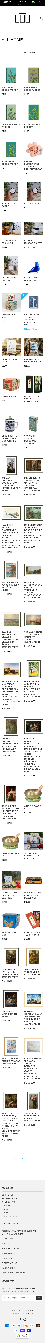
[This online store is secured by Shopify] (22, 1338)
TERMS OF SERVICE (11, 1216)
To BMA (5, 2)
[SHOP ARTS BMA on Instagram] (25, 1320)
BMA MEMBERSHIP (10, 1199)
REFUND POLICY (9, 1209)
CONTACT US (8, 1195)
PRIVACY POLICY (9, 1213)
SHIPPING (6, 1206)
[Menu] (3, 18)
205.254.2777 (7, 1239)
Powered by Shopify (22, 1314)
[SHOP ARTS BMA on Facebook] (20, 1320)
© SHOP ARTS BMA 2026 (22, 1310)
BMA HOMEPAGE (9, 1202)
